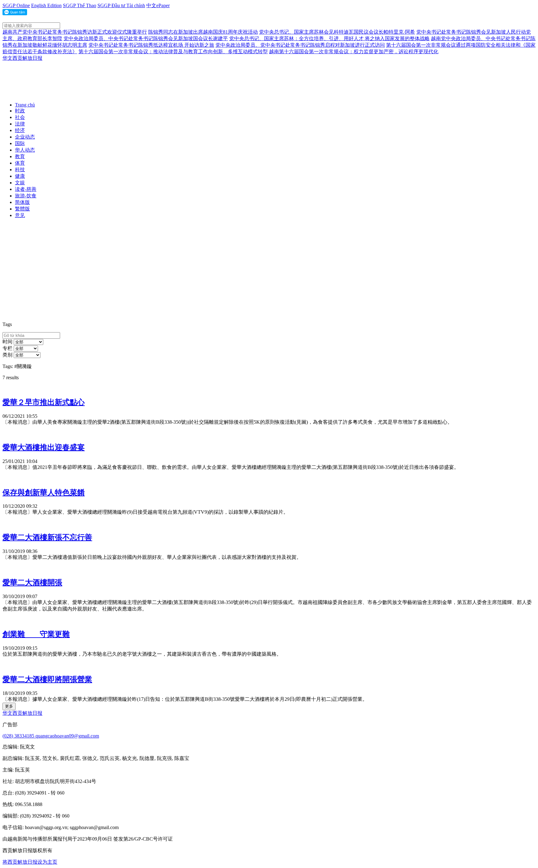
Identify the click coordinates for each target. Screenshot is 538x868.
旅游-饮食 (25, 195)
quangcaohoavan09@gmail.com (67, 735)
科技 (20, 169)
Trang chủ (25, 104)
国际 (20, 143)
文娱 (20, 182)
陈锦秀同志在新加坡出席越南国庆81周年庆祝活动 (203, 32)
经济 (20, 130)
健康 (20, 176)
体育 (20, 163)
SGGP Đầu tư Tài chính (121, 5)
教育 (20, 156)
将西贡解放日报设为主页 (29, 862)
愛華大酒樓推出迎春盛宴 (43, 447)
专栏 (7, 348)
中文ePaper (158, 5)
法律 (20, 123)
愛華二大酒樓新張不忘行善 (47, 537)
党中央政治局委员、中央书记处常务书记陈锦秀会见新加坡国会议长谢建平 (146, 38)
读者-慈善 (25, 189)
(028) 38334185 (18, 735)
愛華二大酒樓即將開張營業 (47, 679)
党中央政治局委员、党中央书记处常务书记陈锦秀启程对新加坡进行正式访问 (300, 45)
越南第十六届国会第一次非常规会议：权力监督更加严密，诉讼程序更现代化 (353, 51)
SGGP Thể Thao (79, 5)
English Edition (46, 5)
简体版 (22, 202)
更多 (9, 706)
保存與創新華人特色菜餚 (43, 492)
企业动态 (25, 136)
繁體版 (22, 208)
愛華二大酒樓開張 (32, 582)
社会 (20, 117)
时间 (7, 341)
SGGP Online (16, 5)
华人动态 (25, 150)
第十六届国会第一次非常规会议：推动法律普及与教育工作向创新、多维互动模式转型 (173, 51)
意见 (20, 215)
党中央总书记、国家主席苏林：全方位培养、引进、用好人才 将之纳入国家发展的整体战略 (329, 38)
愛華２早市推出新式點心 (43, 402)
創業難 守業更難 (36, 634)
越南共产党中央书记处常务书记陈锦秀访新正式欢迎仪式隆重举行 (74, 32)
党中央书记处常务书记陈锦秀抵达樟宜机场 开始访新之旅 (151, 45)
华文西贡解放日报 (22, 58)
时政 (20, 110)
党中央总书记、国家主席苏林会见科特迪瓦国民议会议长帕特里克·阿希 (337, 32)
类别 (7, 354)
